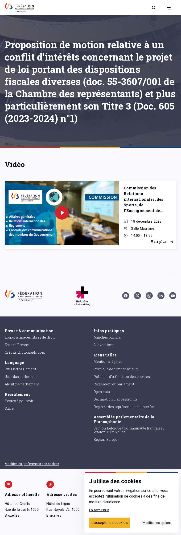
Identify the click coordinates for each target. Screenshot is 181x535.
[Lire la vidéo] (62, 213)
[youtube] (172, 295)
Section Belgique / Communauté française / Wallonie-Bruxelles (129, 430)
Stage (9, 408)
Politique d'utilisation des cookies (122, 376)
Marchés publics (107, 337)
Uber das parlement (21, 376)
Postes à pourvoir (19, 401)
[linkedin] (161, 295)
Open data (102, 391)
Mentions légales (108, 361)
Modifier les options (157, 523)
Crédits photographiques (25, 352)
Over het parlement (20, 369)
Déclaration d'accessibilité (116, 399)
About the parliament (22, 384)
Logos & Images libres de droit (30, 337)
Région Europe (106, 439)
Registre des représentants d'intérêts (124, 406)
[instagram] (149, 295)
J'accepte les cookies (109, 522)
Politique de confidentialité (116, 369)
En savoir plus (99, 510)
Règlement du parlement (114, 384)
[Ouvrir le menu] (168, 7)
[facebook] (125, 295)
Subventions (104, 345)
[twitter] (137, 295)
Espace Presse (17, 345)
